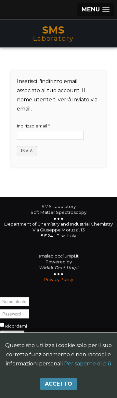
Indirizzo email (33, 125)
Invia (27, 151)
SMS (53, 30)
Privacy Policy (58, 279)
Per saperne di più (87, 364)
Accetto (58, 384)
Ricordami (16, 326)
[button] (95, 9)
